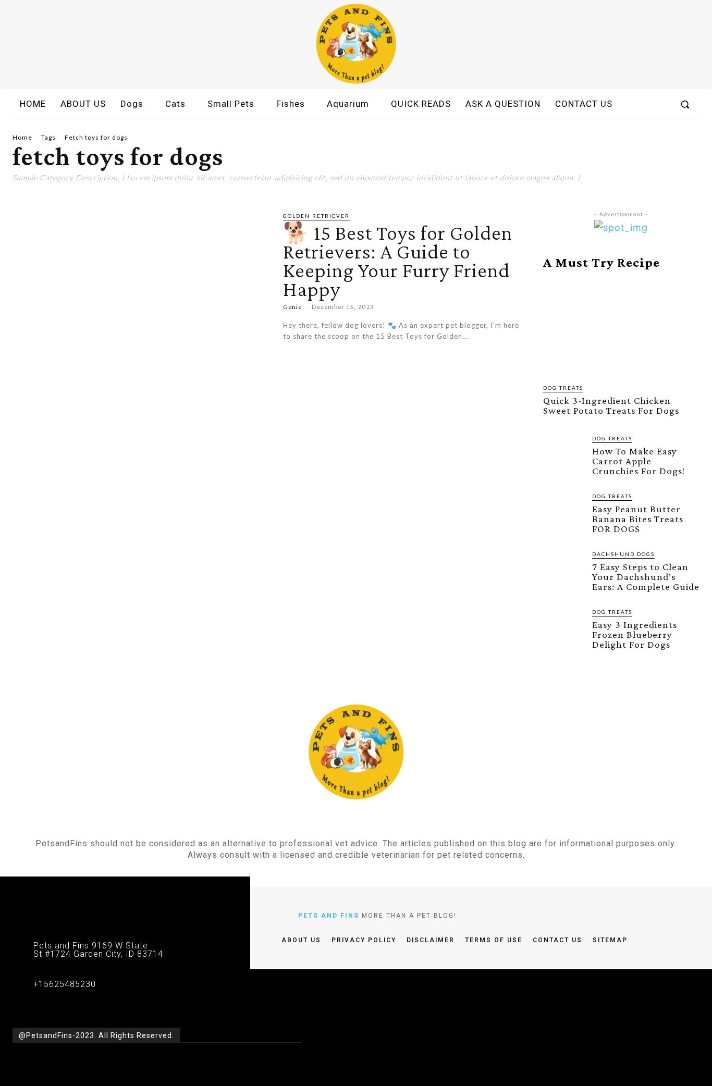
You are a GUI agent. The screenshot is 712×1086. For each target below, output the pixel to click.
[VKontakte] (365, 822)
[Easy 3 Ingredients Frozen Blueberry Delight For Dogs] (563, 628)
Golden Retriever (316, 216)
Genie (292, 306)
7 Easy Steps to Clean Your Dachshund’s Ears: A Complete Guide (645, 576)
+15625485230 (64, 984)
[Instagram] (346, 822)
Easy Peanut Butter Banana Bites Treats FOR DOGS (637, 518)
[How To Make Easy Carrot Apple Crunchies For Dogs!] (563, 454)
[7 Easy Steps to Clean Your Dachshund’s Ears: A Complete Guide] (563, 570)
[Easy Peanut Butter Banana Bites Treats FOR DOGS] (563, 512)
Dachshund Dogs (623, 554)
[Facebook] (327, 822)
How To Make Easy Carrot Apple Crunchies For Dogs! (638, 461)
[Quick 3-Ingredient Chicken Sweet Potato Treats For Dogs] (621, 326)
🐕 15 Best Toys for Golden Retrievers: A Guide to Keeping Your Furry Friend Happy (397, 261)
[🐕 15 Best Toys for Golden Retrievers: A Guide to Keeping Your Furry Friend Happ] (140, 285)
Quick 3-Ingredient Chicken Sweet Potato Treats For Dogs (611, 405)
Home (22, 137)
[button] (684, 104)
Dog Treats (563, 388)
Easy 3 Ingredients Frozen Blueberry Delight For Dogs (634, 634)
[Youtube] (384, 822)
